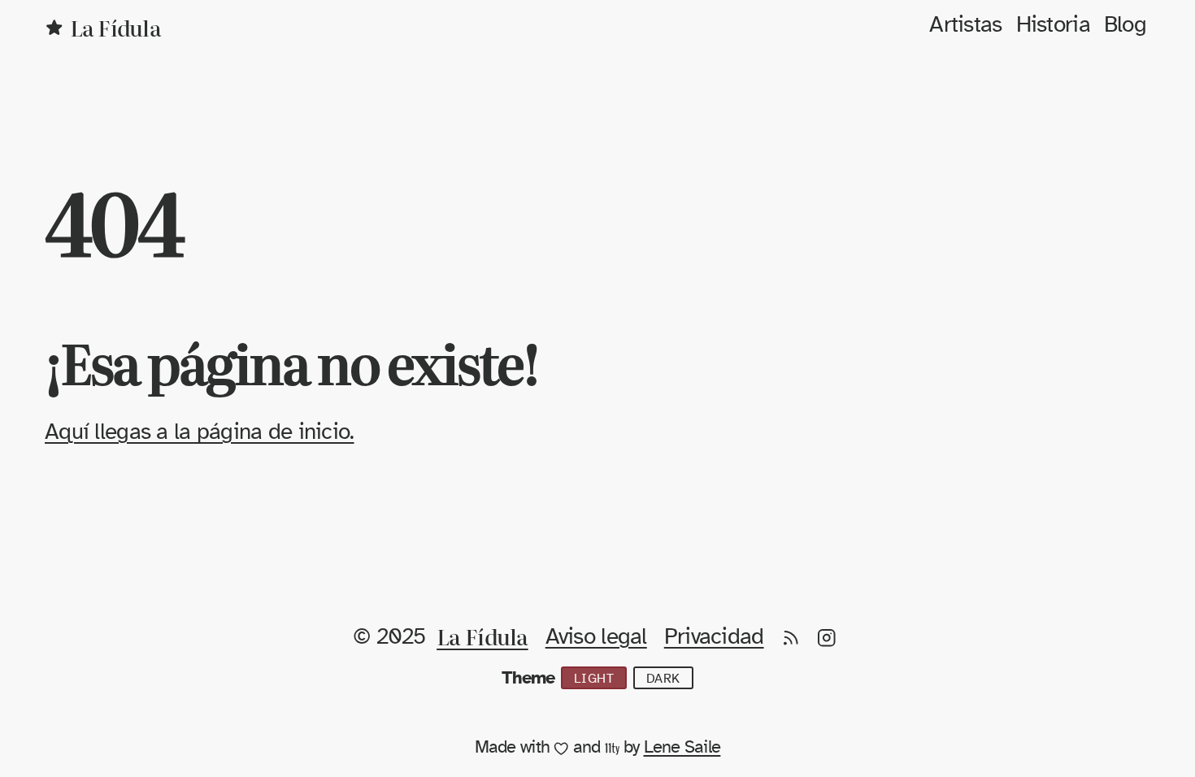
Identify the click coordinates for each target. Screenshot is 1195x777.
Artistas (965, 25)
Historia (1053, 25)
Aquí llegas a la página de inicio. (199, 432)
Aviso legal (596, 637)
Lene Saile (682, 747)
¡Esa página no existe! (291, 361)
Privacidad (714, 637)
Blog (1125, 25)
